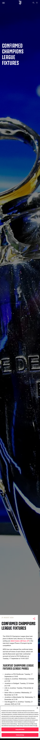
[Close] (37, 708)
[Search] (33, 3)
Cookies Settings (20, 735)
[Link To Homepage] (20, 3)
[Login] (37, 3)
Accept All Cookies (20, 729)
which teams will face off (19, 641)
